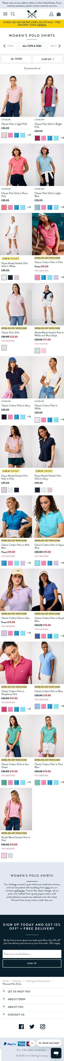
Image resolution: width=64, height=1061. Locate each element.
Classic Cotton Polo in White (46, 407)
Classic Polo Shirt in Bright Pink (48, 125)
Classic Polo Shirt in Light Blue (48, 195)
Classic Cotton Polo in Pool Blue (49, 766)
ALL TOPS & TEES (32, 46)
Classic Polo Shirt (10, 332)
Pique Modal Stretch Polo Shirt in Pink (14, 477)
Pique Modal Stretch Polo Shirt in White (14, 265)
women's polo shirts (12, 983)
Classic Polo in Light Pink (14, 123)
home (6, 981)
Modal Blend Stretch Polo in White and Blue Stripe (49, 334)
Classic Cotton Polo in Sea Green (15, 766)
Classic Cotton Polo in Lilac (15, 618)
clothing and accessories (38, 981)
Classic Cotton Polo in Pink (49, 262)
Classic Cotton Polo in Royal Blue (49, 619)
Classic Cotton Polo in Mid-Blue (15, 546)
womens (17, 981)
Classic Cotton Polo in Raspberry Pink (12, 693)
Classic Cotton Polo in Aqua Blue (49, 546)
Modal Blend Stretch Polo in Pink (15, 839)
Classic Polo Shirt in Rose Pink (14, 195)
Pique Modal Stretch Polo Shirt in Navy (48, 477)
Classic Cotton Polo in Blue (49, 691)
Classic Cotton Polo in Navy (15, 405)
